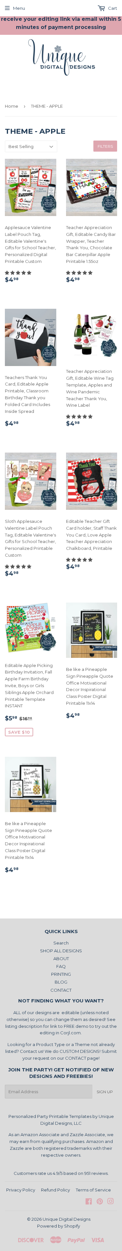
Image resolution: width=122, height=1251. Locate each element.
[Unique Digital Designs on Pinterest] (99, 1202)
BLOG (61, 982)
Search (61, 942)
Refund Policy (55, 1189)
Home (11, 106)
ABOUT (61, 958)
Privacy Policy (20, 1189)
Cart (112, 8)
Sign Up (105, 1091)
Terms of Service (93, 1189)
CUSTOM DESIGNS (80, 1051)
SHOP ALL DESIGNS (61, 950)
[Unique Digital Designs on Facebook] (88, 1202)
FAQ (61, 966)
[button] (18, 272)
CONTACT (61, 990)
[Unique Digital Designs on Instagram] (110, 1202)
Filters (105, 146)
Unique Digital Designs (66, 1219)
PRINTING (61, 974)
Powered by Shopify (58, 1226)
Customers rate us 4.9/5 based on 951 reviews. (61, 1173)
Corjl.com (70, 1032)
